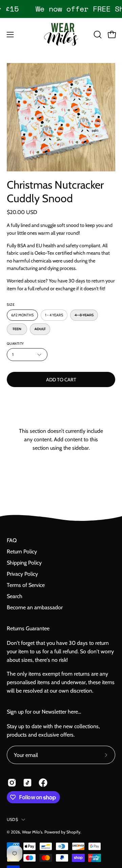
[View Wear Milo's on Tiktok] (27, 783)
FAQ (12, 540)
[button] (97, 34)
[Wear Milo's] (61, 34)
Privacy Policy (22, 574)
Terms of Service (26, 585)
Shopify (73, 831)
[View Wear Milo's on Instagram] (12, 783)
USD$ (12, 819)
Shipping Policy (24, 562)
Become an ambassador (35, 607)
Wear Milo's (32, 831)
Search (14, 596)
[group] (61, 9)
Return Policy (22, 551)
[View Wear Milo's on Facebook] (43, 783)
